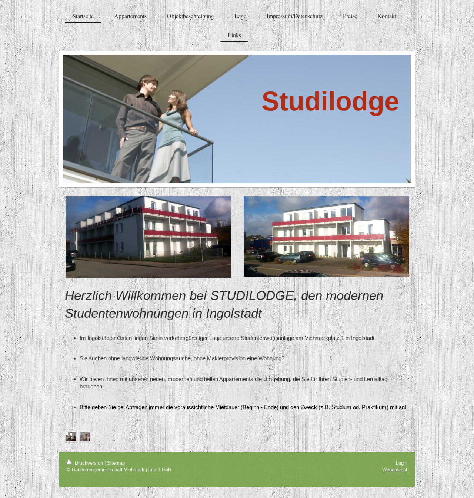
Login (401, 463)
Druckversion (88, 463)
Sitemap (116, 463)
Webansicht (394, 469)
